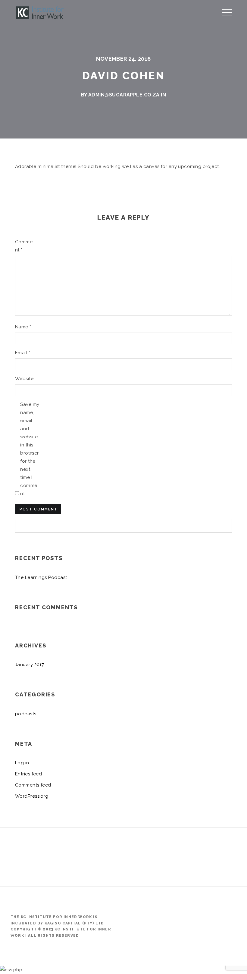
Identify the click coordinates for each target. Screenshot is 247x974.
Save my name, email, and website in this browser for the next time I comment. (29, 449)
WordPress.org (31, 796)
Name (23, 327)
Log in (22, 763)
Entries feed (28, 774)
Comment (24, 246)
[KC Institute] (40, 12)
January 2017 (29, 664)
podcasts (25, 714)
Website (24, 378)
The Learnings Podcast (41, 577)
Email (22, 352)
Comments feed (33, 785)
